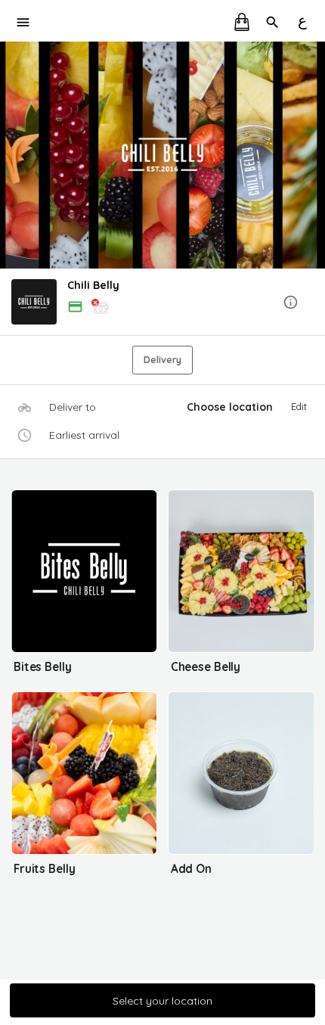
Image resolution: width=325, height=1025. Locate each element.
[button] (162, 303)
